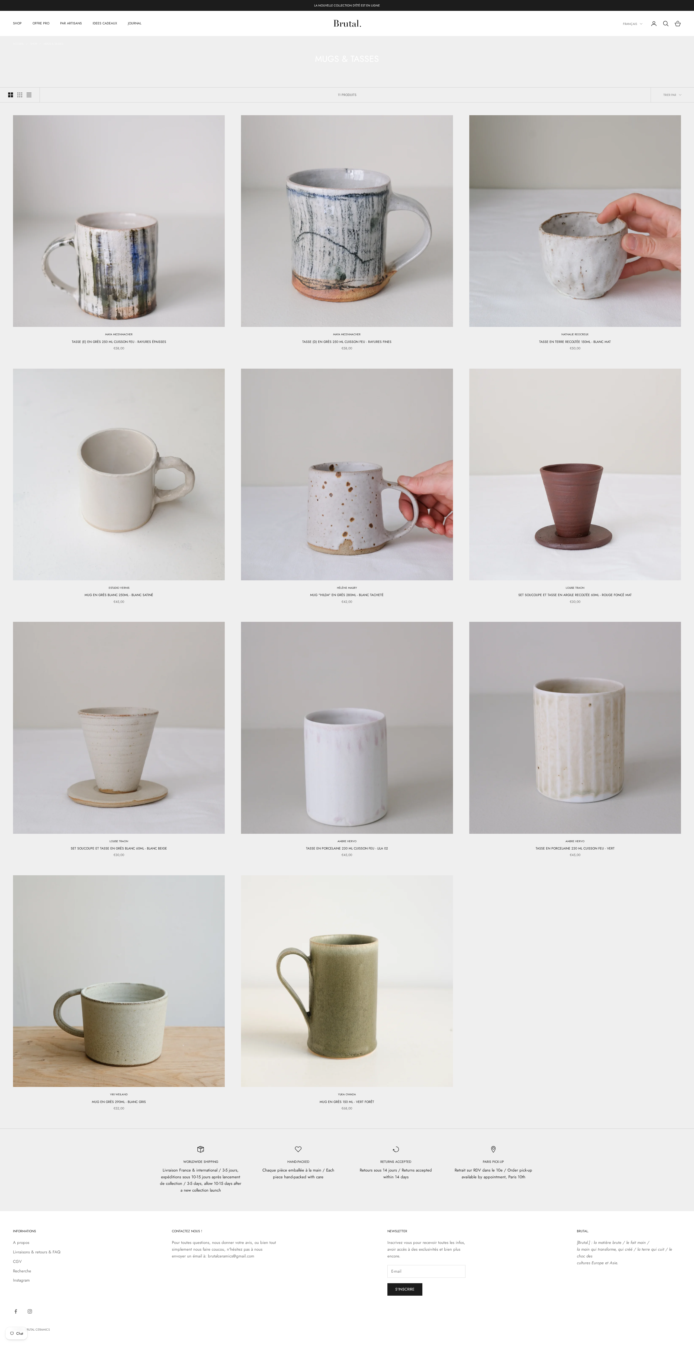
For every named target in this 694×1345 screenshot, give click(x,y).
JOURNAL (134, 23)
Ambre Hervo (347, 841)
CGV (17, 1261)
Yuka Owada (347, 1094)
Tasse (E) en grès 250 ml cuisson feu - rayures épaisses (119, 341)
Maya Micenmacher (119, 334)
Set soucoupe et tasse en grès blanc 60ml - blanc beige (119, 848)
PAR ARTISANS (71, 23)
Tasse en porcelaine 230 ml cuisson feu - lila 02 (347, 848)
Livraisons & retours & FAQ (36, 1252)
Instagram (21, 1280)
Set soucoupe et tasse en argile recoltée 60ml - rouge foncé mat (575, 595)
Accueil (18, 44)
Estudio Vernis (119, 588)
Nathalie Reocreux (575, 334)
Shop (33, 44)
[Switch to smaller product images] (19, 95)
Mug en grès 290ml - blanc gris (119, 1101)
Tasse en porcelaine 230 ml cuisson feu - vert (575, 848)
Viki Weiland (119, 1094)
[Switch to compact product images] (29, 95)
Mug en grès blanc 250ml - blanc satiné (119, 595)
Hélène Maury (347, 588)
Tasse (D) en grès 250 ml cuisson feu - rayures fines (346, 341)
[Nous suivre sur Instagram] (30, 1311)
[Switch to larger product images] (10, 95)
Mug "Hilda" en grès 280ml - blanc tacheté (347, 595)
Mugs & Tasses (53, 44)
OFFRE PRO (41, 23)
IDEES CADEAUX (105, 23)
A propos (21, 1243)
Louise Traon (575, 588)
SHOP (17, 23)
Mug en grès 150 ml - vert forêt (347, 1101)
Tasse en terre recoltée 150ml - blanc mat (575, 341)
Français (630, 24)
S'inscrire (405, 1289)
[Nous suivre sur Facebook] (15, 1311)
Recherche (22, 1271)
